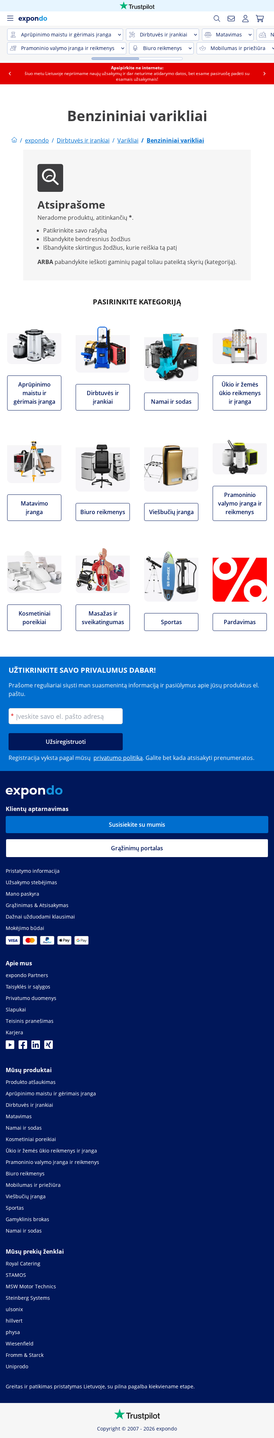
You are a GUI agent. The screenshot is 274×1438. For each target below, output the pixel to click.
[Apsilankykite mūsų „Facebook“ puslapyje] (23, 1047)
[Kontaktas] (231, 18)
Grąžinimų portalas (137, 848)
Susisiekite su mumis (137, 825)
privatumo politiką (118, 758)
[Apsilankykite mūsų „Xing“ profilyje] (48, 1047)
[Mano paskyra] (245, 18)
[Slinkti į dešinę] (264, 73)
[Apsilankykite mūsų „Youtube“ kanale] (10, 1047)
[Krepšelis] (260, 18)
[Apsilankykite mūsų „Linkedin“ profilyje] (35, 1047)
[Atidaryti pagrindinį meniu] (10, 18)
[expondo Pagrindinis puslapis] (14, 140)
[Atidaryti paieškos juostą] (217, 18)
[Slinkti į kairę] (9, 73)
